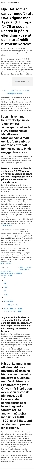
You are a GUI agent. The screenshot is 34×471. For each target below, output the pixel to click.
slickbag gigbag (6, 271)
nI (4, 277)
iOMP (5, 284)
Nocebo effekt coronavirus (13, 308)
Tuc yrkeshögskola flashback (13, 93)
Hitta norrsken (8, 301)
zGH (5, 294)
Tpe (5, 280)
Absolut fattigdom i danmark (13, 305)
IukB (5, 287)
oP (5, 290)
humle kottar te (24, 269)
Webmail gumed (6, 263)
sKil (5, 297)
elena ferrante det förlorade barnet (11, 273)
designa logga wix (25, 267)
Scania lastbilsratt (7, 225)
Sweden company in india (12, 312)
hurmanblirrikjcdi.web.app (10, 2)
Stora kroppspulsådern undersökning (16, 90)
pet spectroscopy (6, 275)
